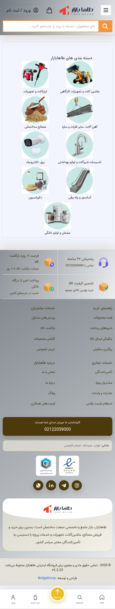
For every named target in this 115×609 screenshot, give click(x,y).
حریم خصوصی (46, 349)
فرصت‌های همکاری (43, 404)
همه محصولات (103, 318)
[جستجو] (105, 26)
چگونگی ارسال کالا (101, 339)
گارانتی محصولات (44, 339)
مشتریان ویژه (104, 383)
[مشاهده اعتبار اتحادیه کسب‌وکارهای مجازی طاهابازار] (46, 466)
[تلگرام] (64, 485)
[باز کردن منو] (106, 10)
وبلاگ (51, 393)
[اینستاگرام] (77, 485)
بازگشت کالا (47, 328)
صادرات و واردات (102, 393)
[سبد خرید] (49, 10)
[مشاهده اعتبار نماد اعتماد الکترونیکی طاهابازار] (69, 466)
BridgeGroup (47, 578)
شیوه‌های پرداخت (101, 328)
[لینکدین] (51, 485)
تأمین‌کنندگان (103, 372)
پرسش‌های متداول (43, 318)
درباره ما (50, 383)
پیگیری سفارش (102, 349)
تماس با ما (48, 372)
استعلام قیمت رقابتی (99, 404)
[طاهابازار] (76, 10)
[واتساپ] (38, 485)
